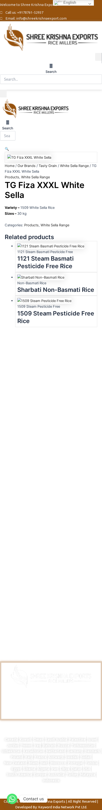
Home (9, 166)
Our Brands (27, 166)
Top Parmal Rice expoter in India (74, 791)
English (69, 2)
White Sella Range (74, 166)
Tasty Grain (48, 166)
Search (51, 72)
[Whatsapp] (12, 799)
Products (12, 177)
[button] (98, 57)
